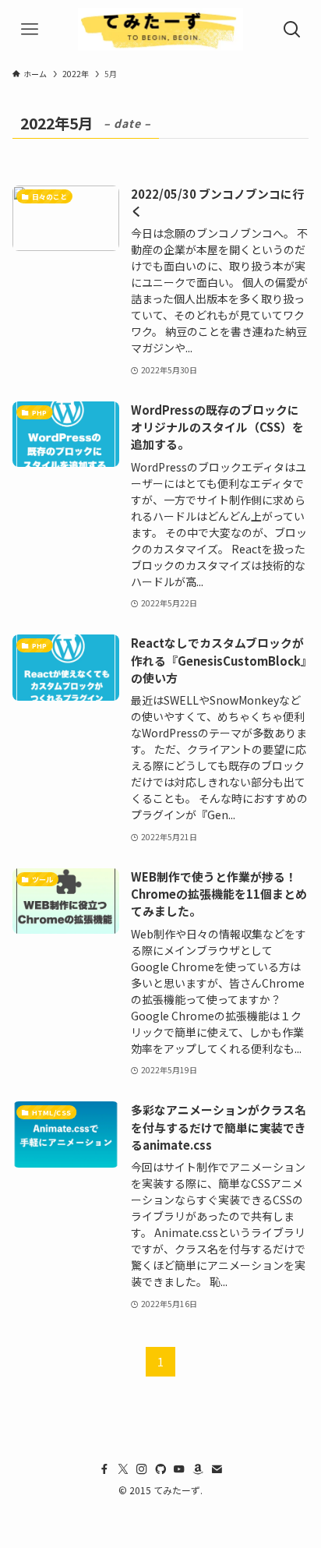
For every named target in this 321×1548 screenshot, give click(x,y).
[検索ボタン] (292, 29)
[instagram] (142, 1469)
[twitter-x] (123, 1469)
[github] (160, 1469)
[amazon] (198, 1469)
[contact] (217, 1469)
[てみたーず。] (160, 29)
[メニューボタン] (29, 29)
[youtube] (179, 1469)
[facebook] (104, 1469)
